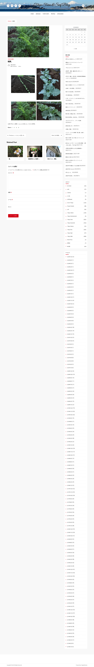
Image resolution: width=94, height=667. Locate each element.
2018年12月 (69, 448)
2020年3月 (69, 398)
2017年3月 (69, 519)
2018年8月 (69, 461)
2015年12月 (69, 569)
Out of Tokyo (70, 202)
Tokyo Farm (11, 59)
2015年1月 (69, 606)
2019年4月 (69, 435)
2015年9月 (69, 579)
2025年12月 (69, 256)
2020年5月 (69, 391)
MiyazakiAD (60, 13)
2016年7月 (69, 546)
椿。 (10, 159)
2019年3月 (69, 438)
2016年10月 (69, 535)
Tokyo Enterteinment (72, 216)
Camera (69, 192)
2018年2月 (69, 482)
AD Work (69, 186)
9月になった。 (69, 172)
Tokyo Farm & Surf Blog (51, 5)
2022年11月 (69, 300)
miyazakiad (13, 64)
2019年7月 (69, 425)
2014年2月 (69, 643)
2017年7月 (69, 505)
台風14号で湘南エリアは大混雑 (72, 165)
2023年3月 (69, 287)
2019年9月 (69, 418)
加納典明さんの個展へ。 (34, 159)
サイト (9, 207)
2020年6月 (69, 388)
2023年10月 (69, 270)
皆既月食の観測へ (69, 153)
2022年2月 (69, 330)
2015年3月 (69, 599)
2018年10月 (69, 455)
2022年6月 (69, 317)
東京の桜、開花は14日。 (71, 113)
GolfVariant (69, 199)
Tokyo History (70, 226)
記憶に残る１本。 (69, 125)
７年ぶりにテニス (69, 67)
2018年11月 (69, 451)
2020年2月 (69, 401)
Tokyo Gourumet (71, 223)
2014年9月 (69, 619)
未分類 (68, 246)
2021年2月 (69, 364)
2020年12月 (69, 371)
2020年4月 (69, 394)
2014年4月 (69, 636)
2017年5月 (69, 512)
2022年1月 (69, 334)
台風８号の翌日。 (69, 175)
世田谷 (68, 243)
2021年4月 (69, 357)
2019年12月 (69, 408)
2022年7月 (69, 314)
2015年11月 (69, 572)
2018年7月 (69, 465)
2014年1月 (69, 646)
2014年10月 (69, 616)
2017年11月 (69, 492)
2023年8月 (69, 277)
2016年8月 (69, 542)
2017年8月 (69, 502)
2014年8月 (69, 623)
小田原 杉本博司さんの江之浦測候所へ (74, 148)
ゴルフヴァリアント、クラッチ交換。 (74, 120)
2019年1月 (69, 445)
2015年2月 (69, 603)
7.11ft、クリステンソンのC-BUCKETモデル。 (75, 98)
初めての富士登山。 (70, 103)
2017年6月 (69, 509)
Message (38, 13)
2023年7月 (69, 280)
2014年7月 (69, 626)
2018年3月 (69, 478)
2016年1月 (69, 566)
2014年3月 (69, 640)
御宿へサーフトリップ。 (71, 107)
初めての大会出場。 (70, 91)
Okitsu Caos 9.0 (69, 81)
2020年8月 (69, 381)
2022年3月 (69, 327)
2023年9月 (69, 273)
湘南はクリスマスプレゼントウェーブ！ (74, 62)
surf (68, 209)
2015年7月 (69, 586)
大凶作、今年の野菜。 (70, 88)
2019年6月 (69, 428)
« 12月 (75, 48)
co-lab (68, 196)
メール (10, 199)
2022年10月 (69, 303)
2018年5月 (69, 472)
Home (32, 13)
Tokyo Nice (69, 229)
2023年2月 (69, 290)
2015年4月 (69, 596)
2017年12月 (69, 488)
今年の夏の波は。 (69, 95)
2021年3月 (69, 361)
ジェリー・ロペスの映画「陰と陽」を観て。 (75, 132)
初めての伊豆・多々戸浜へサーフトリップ (75, 137)
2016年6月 (69, 549)
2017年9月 (69, 498)
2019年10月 (69, 414)
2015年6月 (69, 589)
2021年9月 (69, 344)
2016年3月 (69, 559)
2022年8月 (69, 310)
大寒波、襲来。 (69, 129)
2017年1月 (69, 525)
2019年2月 (69, 441)
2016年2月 (69, 562)
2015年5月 (69, 593)
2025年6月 (69, 260)
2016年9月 (69, 539)
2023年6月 (69, 283)
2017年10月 (69, 495)
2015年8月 (69, 583)
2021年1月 (69, 367)
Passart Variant (70, 206)
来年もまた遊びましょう (71, 59)
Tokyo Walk (69, 236)
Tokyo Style (69, 233)
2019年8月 (69, 421)
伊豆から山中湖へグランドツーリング (74, 160)
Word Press (69, 239)
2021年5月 (69, 354)
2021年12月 (69, 337)
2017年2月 (69, 522)
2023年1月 (69, 293)
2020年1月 (69, 404)
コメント (11, 173)
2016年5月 (69, 552)
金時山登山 (68, 110)
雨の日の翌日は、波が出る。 (72, 117)
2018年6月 (69, 468)
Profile (53, 13)
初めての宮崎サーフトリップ (72, 85)
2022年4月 (69, 324)
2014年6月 (69, 630)
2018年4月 (69, 475)
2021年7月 (69, 347)
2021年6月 (69, 351)
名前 (10, 192)
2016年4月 (69, 556)
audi (68, 189)
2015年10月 (69, 576)
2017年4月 (69, 515)
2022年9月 (69, 307)
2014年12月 (69, 609)
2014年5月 (69, 633)
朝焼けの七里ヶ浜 (69, 157)
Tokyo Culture (70, 212)
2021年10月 (69, 340)
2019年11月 (69, 411)
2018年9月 (69, 458)
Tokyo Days (46, 13)
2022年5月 (69, 320)
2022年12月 (69, 297)
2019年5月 (69, 431)
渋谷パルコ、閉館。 (52, 159)
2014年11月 (69, 613)
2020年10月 (69, 374)
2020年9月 (69, 377)
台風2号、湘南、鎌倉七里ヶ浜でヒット (74, 71)
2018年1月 (69, 485)
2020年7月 (69, 384)
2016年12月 (69, 529)
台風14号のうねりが (70, 169)
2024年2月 (69, 266)
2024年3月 (69, 263)
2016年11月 (69, 532)
